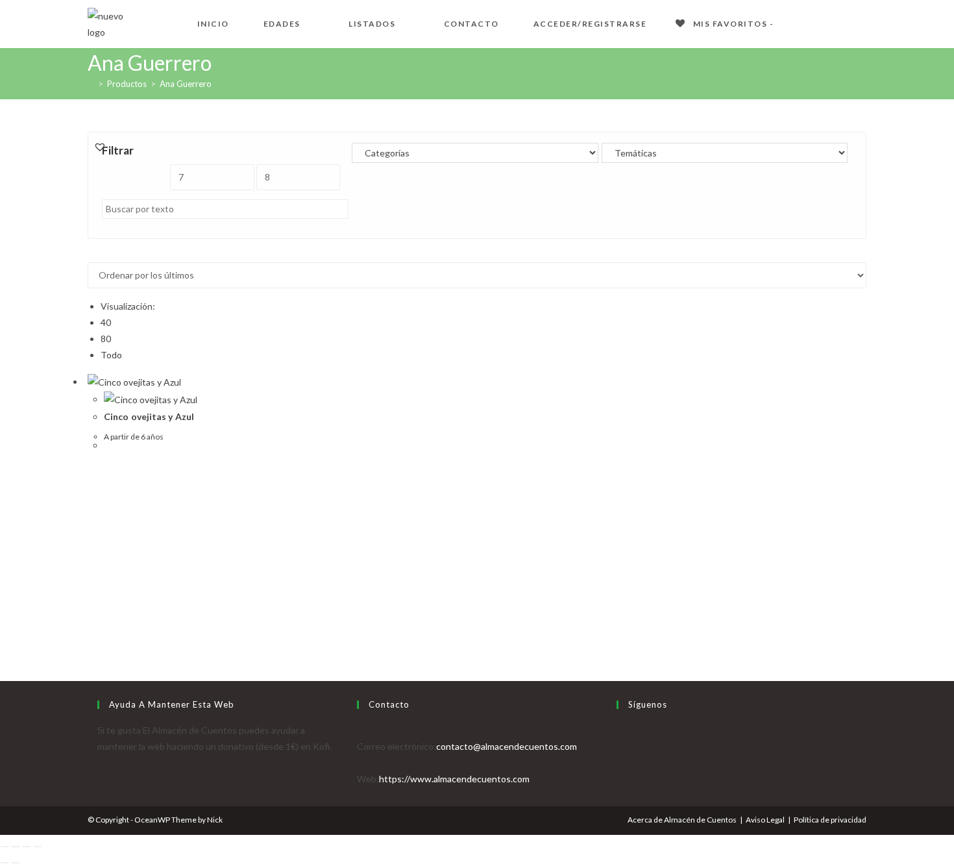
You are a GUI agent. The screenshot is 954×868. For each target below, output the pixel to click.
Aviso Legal (765, 820)
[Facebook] (620, 746)
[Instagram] (620, 762)
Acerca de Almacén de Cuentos (682, 820)
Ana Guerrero (186, 84)
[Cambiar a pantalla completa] (15, 846)
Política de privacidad (830, 820)
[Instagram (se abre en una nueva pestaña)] (861, 22)
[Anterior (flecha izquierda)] (4, 863)
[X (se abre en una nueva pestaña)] (799, 22)
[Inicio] (91, 84)
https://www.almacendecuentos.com (454, 778)
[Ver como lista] (98, 254)
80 (106, 338)
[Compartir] (26, 846)
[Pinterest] (620, 778)
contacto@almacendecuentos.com (506, 746)
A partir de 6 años (134, 436)
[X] (620, 730)
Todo (111, 354)
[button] (100, 147)
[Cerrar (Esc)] (37, 846)
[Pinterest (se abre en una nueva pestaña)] (840, 22)
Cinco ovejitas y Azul (149, 416)
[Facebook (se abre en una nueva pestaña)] (819, 22)
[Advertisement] (477, 552)
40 (106, 322)
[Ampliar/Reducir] (4, 846)
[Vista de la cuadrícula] (91, 254)
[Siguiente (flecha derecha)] (15, 863)
